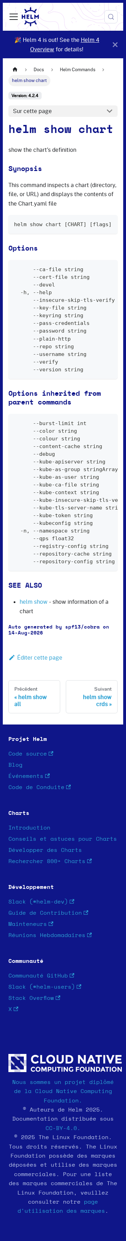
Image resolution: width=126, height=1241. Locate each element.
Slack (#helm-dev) (38, 902)
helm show (34, 601)
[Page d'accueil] (15, 69)
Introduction (29, 828)
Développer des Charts (45, 850)
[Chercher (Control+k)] (111, 16)
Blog (15, 765)
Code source (27, 754)
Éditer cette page (39, 657)
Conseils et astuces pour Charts (62, 839)
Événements (25, 776)
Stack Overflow (31, 998)
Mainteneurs (27, 924)
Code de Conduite (36, 787)
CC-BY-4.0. (63, 1128)
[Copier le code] (109, 223)
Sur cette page (32, 110)
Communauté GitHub (38, 976)
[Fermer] (115, 44)
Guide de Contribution (45, 913)
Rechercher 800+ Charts (46, 861)
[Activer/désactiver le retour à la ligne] (96, 269)
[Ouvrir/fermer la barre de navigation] (13, 17)
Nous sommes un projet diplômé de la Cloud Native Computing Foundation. (63, 1091)
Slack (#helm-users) (41, 987)
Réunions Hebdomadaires (46, 935)
